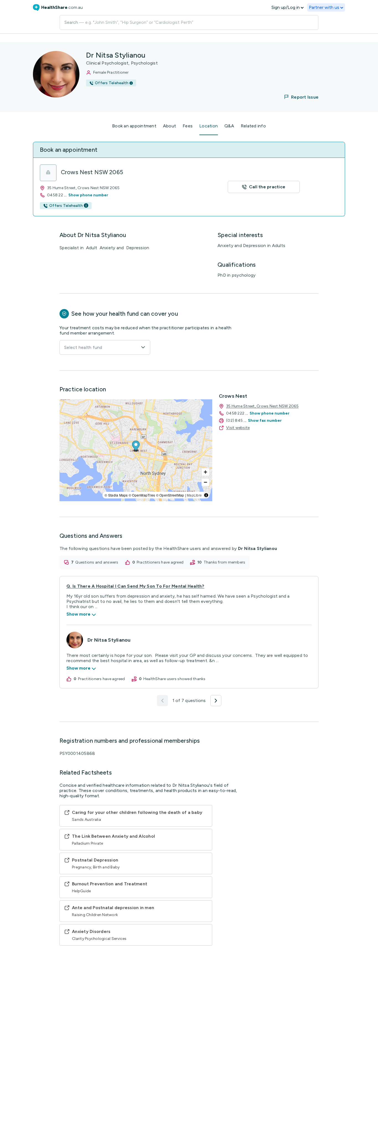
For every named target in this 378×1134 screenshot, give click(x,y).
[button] (298, 97)
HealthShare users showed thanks (174, 679)
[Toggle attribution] (206, 495)
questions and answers (96, 562)
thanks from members (224, 562)
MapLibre (194, 495)
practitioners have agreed (160, 562)
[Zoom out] (205, 482)
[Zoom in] (205, 472)
